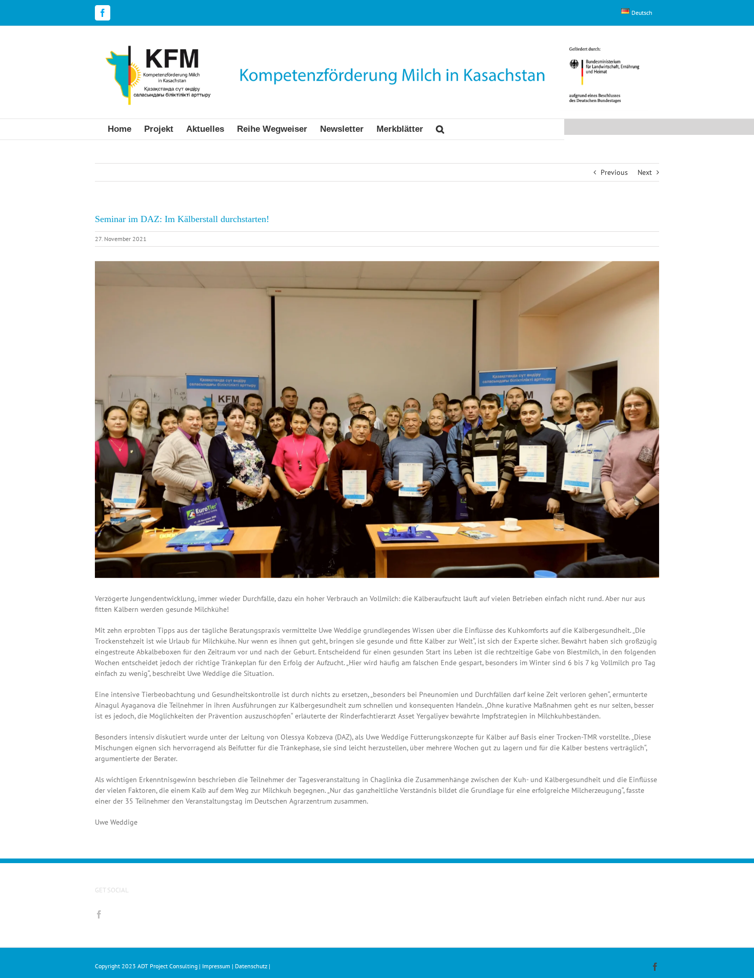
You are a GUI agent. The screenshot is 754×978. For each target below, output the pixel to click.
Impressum (216, 966)
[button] (440, 129)
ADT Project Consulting (168, 966)
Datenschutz (251, 966)
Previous (614, 172)
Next (645, 172)
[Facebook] (99, 914)
